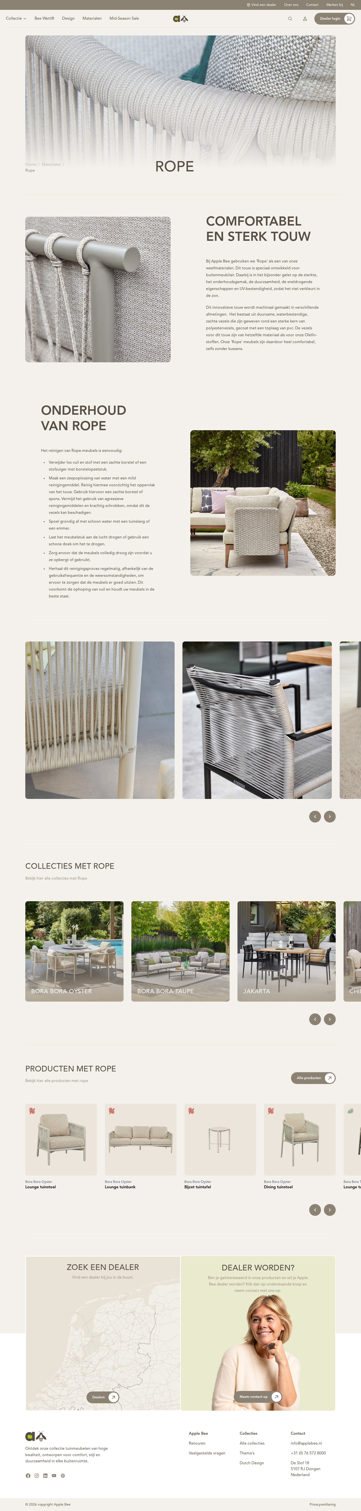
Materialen (92, 19)
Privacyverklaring (323, 1504)
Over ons (291, 5)
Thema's (247, 1453)
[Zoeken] (290, 18)
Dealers (98, 1397)
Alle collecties (252, 1444)
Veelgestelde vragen (207, 1453)
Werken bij (334, 5)
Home (30, 165)
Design (68, 19)
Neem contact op (254, 1397)
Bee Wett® (44, 19)
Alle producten (309, 1078)
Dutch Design (252, 1463)
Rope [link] (30, 171)
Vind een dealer (263, 5)
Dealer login (330, 18)
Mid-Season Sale (124, 19)
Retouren (197, 1444)
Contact (312, 5)
